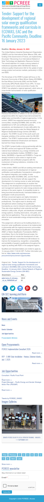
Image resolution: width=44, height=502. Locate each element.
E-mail (4, 477)
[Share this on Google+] (27, 288)
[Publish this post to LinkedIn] (20, 288)
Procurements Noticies (9, 338)
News (3, 325)
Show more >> (7, 464)
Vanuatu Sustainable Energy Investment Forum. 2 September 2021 (22, 438)
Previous (13, 455)
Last (19, 458)
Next (13, 458)
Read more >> (37, 353)
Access (32, 498)
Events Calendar (7, 329)
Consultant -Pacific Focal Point (12, 375)
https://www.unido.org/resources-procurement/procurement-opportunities (16, 254)
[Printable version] (35, 288)
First (4, 455)
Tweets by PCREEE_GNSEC (12, 398)
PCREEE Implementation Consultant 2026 (16, 349)
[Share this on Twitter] (12, 288)
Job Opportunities (8, 333)
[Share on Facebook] (5, 288)
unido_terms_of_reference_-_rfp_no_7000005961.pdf (10, 279)
